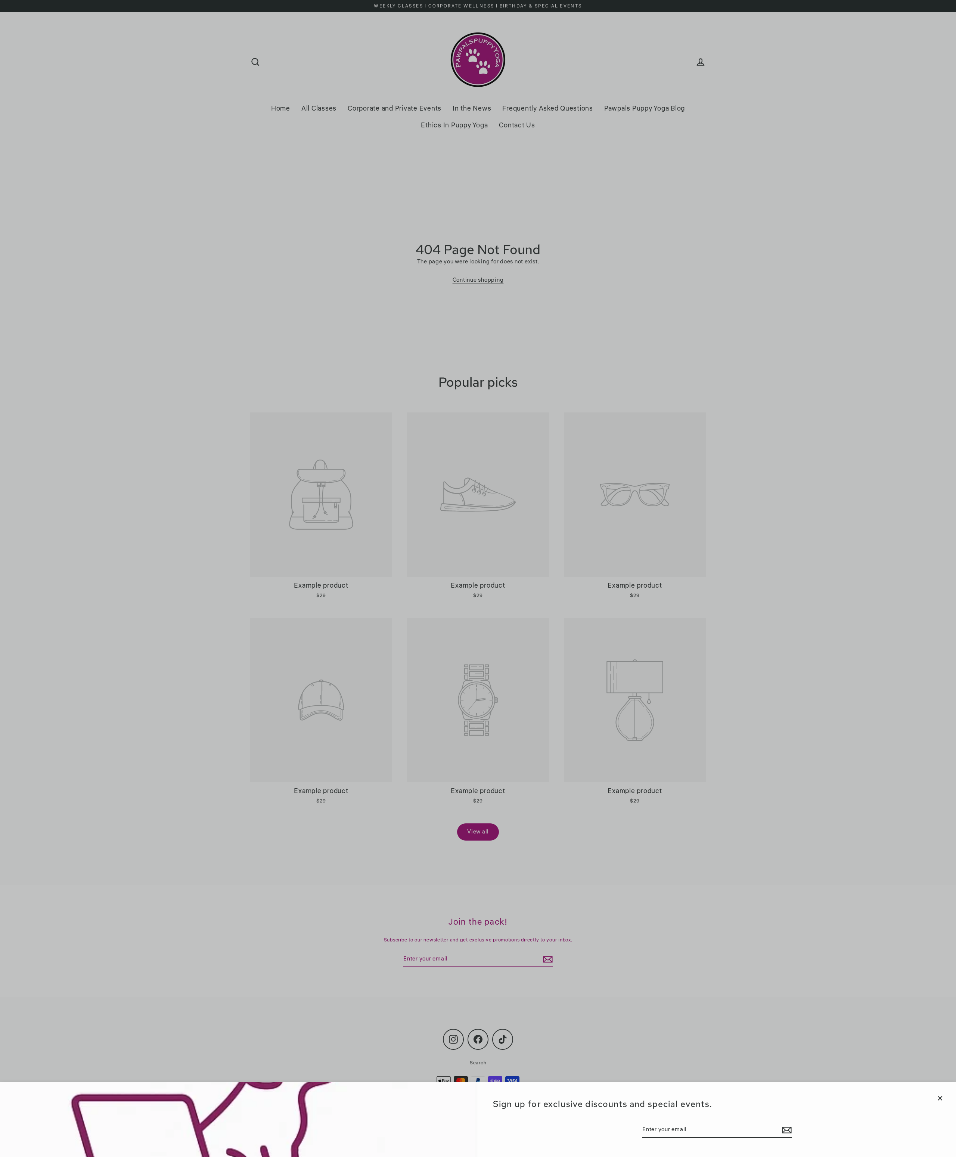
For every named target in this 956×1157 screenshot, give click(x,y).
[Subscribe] (786, 1130)
